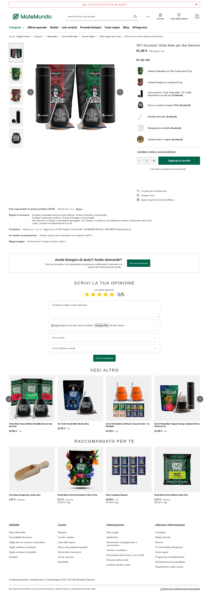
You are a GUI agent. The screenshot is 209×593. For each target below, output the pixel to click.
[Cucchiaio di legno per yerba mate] (32, 469)
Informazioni (115, 525)
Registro (62, 532)
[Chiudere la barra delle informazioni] (196, 4)
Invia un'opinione (104, 358)
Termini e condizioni (116, 550)
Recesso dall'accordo (117, 560)
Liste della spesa (66, 542)
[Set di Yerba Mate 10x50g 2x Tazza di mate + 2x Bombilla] (129, 398)
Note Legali (112, 532)
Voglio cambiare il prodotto (22, 552)
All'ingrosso (139, 27)
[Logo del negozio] (32, 17)
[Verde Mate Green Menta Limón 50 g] (177, 469)
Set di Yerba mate (69, 36)
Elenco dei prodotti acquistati (73, 547)
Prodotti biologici (90, 27)
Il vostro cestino (66, 537)
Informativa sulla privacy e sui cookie (125, 555)
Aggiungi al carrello (179, 160)
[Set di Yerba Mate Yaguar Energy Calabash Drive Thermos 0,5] (177, 398)
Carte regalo (112, 27)
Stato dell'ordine (17, 532)
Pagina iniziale (23, 36)
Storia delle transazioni (69, 552)
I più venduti (69, 27)
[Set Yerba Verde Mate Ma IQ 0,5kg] (80, 398)
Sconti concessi (66, 557)
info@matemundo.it (19, 579)
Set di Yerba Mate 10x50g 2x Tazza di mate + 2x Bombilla (128, 425)
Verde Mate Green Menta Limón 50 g (171, 495)
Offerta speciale (37, 27)
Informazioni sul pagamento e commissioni (121, 544)
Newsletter (63, 562)
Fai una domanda (138, 263)
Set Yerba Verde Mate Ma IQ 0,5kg (73, 424)
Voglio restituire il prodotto (22, 547)
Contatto (13, 557)
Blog (126, 27)
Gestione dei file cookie (118, 564)
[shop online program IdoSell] (180, 589)
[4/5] (105, 294)
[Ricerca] (135, 16)
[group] (75, 92)
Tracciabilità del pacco (20, 537)
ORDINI (14, 525)
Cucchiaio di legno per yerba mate (25, 495)
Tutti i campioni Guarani (117, 495)
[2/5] (93, 294)
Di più (78, 209)
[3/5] (99, 294)
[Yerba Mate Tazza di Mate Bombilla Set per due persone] (32, 398)
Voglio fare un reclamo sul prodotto (27, 542)
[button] (30, 92)
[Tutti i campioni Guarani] (129, 469)
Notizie (54, 27)
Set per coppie (88, 36)
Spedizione (112, 537)
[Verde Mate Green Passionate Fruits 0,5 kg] (80, 469)
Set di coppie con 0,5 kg (110, 36)
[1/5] (87, 294)
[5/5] (112, 294)
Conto (62, 525)
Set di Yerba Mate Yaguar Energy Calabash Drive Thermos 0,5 (177, 425)
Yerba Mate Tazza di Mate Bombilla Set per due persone (30, 425)
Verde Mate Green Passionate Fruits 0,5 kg (77, 495)
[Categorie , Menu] (24, 28)
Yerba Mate (52, 36)
